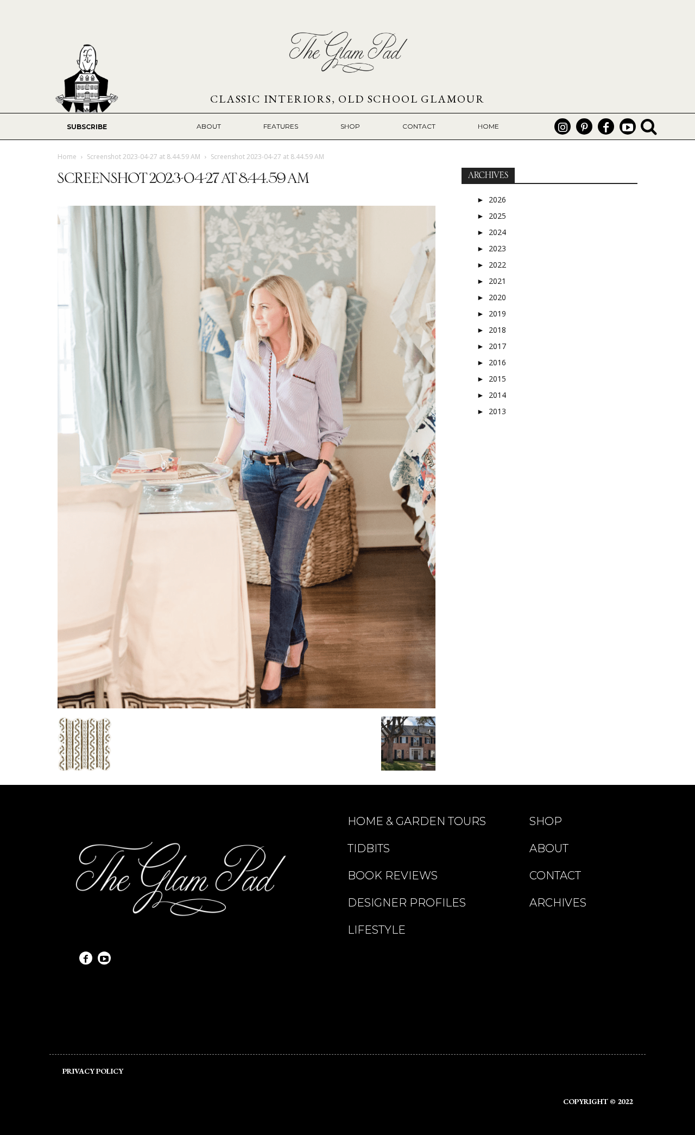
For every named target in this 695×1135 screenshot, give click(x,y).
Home (67, 156)
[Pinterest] (584, 126)
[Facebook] (606, 126)
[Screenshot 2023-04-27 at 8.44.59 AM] (246, 705)
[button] (649, 126)
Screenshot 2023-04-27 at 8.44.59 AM (143, 156)
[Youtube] (628, 126)
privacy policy (92, 1071)
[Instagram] (562, 126)
